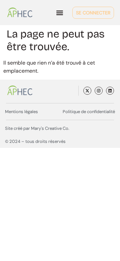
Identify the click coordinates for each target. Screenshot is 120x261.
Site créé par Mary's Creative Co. (37, 128)
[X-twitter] (87, 91)
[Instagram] (99, 91)
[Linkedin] (110, 91)
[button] (59, 12)
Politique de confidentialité (89, 111)
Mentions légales (21, 111)
